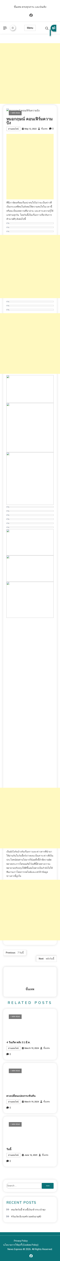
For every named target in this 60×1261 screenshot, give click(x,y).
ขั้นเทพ (44, 129)
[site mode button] (12, 27)
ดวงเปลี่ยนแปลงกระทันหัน (21, 1096)
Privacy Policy (21, 1240)
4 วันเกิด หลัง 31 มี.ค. (18, 1042)
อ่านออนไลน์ (13, 129)
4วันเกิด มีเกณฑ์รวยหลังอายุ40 (26, 1216)
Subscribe (53, 30)
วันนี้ (8, 1149)
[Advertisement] (30, 73)
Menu (30, 27)
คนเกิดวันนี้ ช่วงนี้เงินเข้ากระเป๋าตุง (28, 1209)
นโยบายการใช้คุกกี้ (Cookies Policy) (20, 1245)
